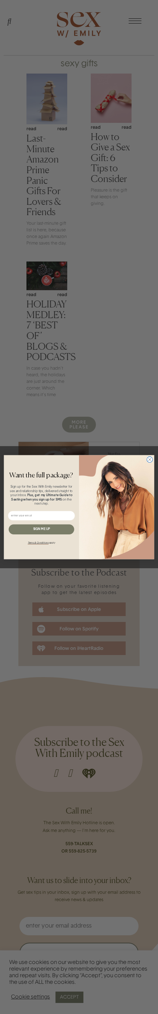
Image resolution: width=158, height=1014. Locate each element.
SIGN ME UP (41, 528)
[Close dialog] (150, 459)
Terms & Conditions (38, 543)
